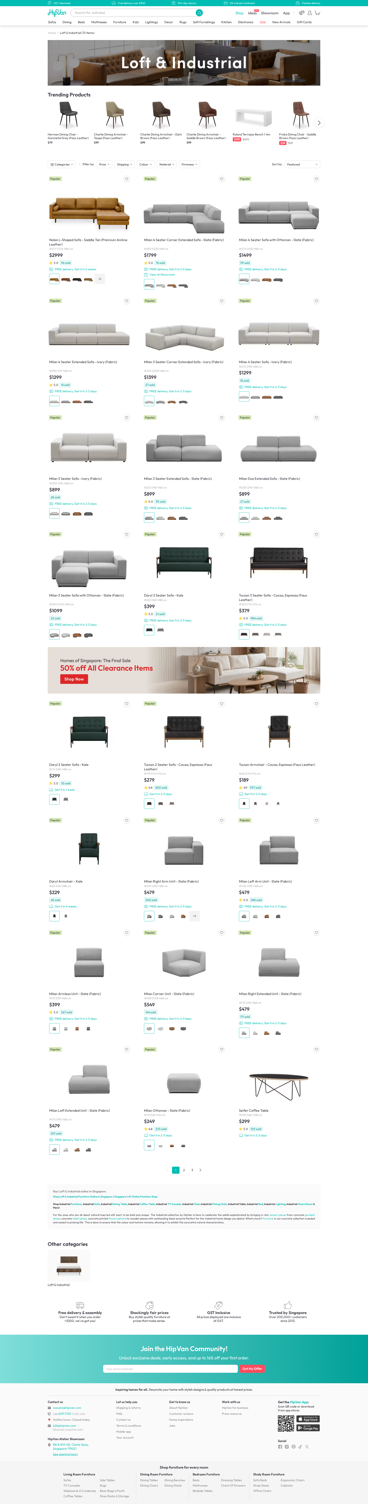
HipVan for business (235, 1408)
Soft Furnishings (204, 22)
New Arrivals (281, 22)
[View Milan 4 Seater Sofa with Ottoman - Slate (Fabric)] (278, 230)
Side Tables (107, 1480)
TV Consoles (71, 1485)
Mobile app (123, 1432)
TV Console (174, 1204)
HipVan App (299, 1402)
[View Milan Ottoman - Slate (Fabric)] (183, 1098)
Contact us (123, 1420)
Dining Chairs (149, 1485)
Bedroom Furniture (206, 1474)
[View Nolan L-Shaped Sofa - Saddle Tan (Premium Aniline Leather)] (89, 230)
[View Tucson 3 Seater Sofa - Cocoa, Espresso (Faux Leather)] (278, 585)
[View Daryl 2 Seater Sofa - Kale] (89, 753)
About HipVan (178, 1408)
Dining (67, 22)
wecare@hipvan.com (67, 1408)
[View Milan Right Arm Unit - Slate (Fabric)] (183, 869)
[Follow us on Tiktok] (300, 1446)
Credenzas (79, 1491)
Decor (168, 22)
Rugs (183, 22)
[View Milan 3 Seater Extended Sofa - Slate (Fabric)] (183, 469)
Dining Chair (219, 1204)
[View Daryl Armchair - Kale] (89, 869)
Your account (125, 1437)
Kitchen (226, 22)
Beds (81, 22)
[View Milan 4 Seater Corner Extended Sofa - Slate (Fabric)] (183, 233)
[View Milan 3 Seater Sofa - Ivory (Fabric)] (89, 467)
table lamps (79, 1218)
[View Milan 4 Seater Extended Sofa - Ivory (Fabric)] (89, 352)
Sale (263, 22)
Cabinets (287, 1485)
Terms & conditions (128, 1426)
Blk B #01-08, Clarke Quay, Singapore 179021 (71, 1446)
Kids (136, 22)
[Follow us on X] (307, 1446)
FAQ (119, 1414)
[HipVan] (57, 13)
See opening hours (65, 1454)
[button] (199, 12)
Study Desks (261, 1485)
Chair (197, 1204)
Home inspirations (181, 1420)
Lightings (151, 22)
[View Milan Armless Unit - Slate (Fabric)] (89, 982)
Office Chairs (262, 1491)
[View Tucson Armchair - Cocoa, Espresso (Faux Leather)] (278, 755)
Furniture (119, 22)
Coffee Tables (72, 1496)
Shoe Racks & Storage (114, 1496)
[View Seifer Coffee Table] (278, 1092)
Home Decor (305, 1204)
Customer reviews (181, 1414)
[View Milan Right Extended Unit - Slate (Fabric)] (278, 984)
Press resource (232, 1414)
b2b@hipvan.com (64, 1426)
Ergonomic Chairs (293, 1480)
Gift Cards (304, 22)
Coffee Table (147, 1204)
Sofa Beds (260, 1480)
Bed (260, 1204)
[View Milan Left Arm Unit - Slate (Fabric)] (278, 869)
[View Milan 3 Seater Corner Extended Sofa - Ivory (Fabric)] (183, 352)
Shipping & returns (128, 1408)
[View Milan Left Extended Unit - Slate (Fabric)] (89, 1100)
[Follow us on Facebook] (280, 1446)
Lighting (280, 1204)
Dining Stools (173, 1485)
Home (52, 33)
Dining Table (119, 1204)
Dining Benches (174, 1480)
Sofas (52, 22)
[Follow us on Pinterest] (293, 1446)
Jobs (172, 1426)
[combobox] (136, 13)
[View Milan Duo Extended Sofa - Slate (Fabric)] (278, 469)
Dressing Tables (231, 1480)
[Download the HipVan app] (299, 1424)
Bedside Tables (203, 1491)
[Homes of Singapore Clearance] (184, 670)
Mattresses (99, 22)
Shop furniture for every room (184, 1467)
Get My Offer (252, 1369)
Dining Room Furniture (156, 1474)
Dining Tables (149, 1480)
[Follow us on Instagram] (287, 1446)
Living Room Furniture (79, 1474)
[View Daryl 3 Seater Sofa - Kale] (183, 583)
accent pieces (278, 1214)
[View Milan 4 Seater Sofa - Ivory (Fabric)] (278, 350)
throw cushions (117, 1218)
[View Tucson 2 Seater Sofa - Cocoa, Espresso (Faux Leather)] (183, 755)
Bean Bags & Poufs (112, 1491)
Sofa (97, 1204)
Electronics (245, 22)
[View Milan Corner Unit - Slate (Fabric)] (183, 982)
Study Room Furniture (269, 1474)
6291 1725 (62, 1414)
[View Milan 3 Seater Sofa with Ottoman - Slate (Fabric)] (89, 585)
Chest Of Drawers (233, 1485)
